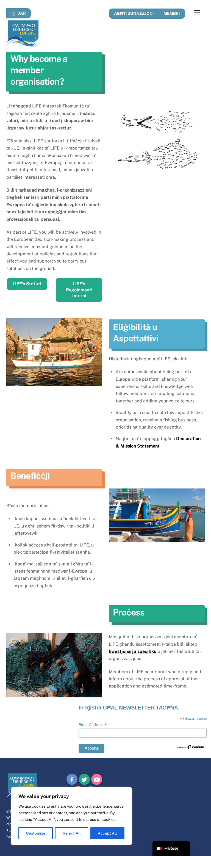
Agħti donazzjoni (134, 13)
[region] (71, 816)
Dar (21, 13)
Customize (35, 833)
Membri (171, 13)
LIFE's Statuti (27, 283)
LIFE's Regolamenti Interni (79, 289)
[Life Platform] (23, 44)
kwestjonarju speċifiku (133, 651)
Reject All (71, 833)
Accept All (107, 833)
